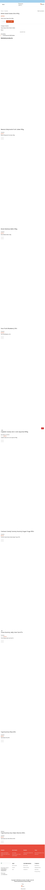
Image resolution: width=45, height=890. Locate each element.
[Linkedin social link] (8, 30)
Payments (36, 869)
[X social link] (5, 30)
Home (2, 10)
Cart (13, 869)
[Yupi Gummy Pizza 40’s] (7, 686)
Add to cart (10, 21)
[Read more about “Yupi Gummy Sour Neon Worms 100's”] (2, 841)
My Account (25, 865)
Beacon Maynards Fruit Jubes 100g (12, 129)
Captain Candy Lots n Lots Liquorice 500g (14, 432)
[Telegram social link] (9, 30)
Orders (13, 867)
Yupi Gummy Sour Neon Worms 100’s (13, 833)
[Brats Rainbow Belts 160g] (7, 183)
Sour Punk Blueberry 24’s (9, 328)
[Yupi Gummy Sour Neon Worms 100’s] (7, 786)
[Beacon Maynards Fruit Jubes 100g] (7, 84)
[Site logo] (22, 4)
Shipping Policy (38, 867)
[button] (2, 138)
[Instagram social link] (23, 1)
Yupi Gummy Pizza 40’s (8, 732)
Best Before (3, 434)
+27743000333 (4, 874)
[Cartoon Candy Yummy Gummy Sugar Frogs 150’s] (7, 486)
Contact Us (25, 869)
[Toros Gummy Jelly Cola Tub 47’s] (7, 585)
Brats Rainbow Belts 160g (9, 229)
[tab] (22, 32)
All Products (14, 865)
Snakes (13, 27)
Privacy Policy (37, 871)
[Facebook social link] (21, 1)
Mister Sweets (9, 27)
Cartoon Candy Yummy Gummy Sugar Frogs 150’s (17, 531)
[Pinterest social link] (7, 30)
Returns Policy (26, 867)
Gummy (4, 27)
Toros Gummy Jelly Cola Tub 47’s (12, 632)
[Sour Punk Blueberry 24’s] (7, 283)
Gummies (6, 10)
